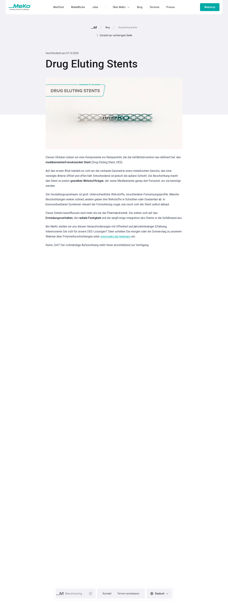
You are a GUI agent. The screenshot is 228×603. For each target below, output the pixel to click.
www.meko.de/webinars (115, 236)
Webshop (209, 7)
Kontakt (107, 593)
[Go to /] (19, 7)
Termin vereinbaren (128, 593)
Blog (107, 27)
